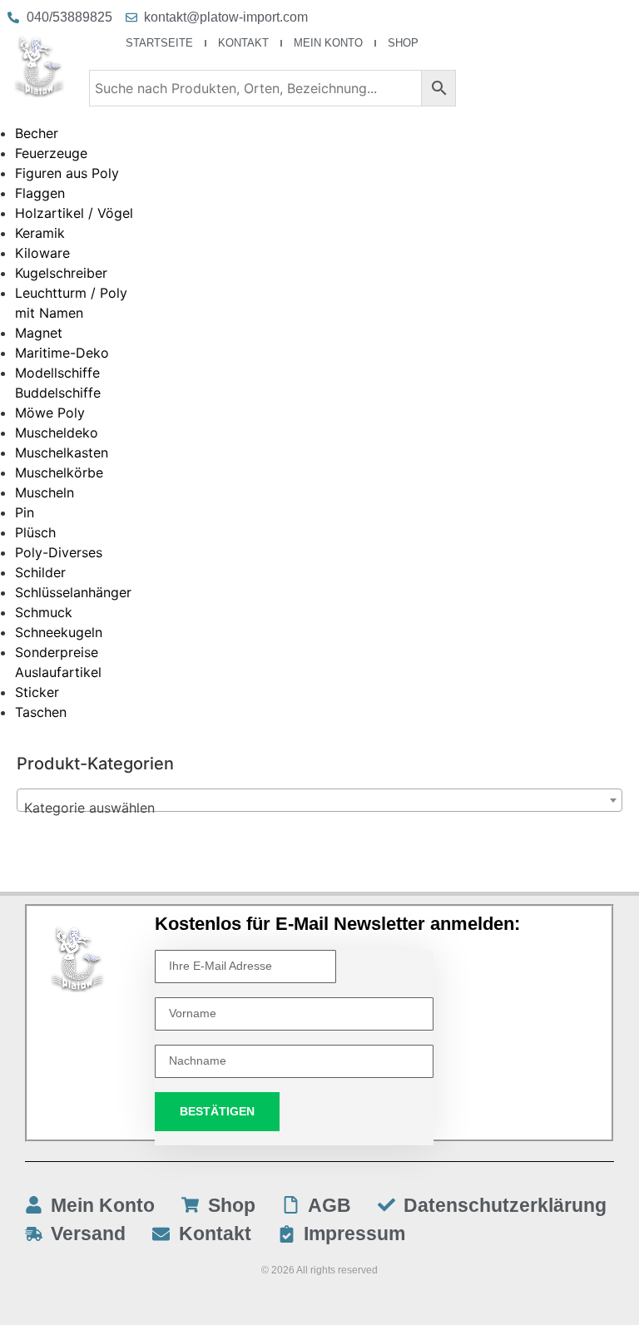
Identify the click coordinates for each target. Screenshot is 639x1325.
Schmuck (43, 612)
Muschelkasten (61, 452)
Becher (36, 133)
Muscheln (44, 492)
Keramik (40, 233)
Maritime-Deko (62, 352)
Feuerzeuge (51, 153)
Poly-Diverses (58, 552)
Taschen (41, 712)
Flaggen (40, 193)
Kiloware (42, 253)
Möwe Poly (50, 412)
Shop (403, 43)
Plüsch (35, 532)
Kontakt (243, 43)
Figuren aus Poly (67, 173)
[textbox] (319, 807)
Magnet (38, 332)
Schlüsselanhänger (73, 592)
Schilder (40, 572)
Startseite (159, 43)
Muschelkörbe (59, 472)
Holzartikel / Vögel (74, 213)
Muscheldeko (56, 432)
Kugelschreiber (61, 273)
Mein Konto (328, 43)
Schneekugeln (58, 632)
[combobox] (319, 800)
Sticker (37, 692)
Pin (24, 512)
